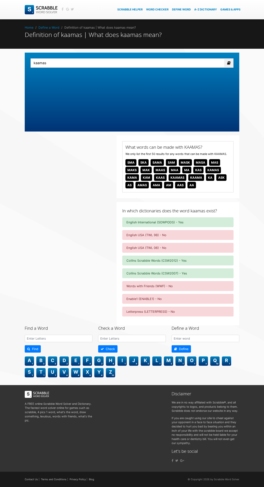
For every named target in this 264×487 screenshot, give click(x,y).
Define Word (181, 9)
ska (143, 162)
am (168, 185)
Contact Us (31, 479)
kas (198, 170)
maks (132, 170)
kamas (213, 170)
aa (191, 185)
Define (182, 349)
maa (174, 170)
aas (180, 185)
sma (131, 162)
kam (146, 177)
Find (34, 349)
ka (210, 177)
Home (29, 27)
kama (132, 177)
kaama (196, 177)
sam (171, 162)
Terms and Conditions (53, 479)
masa (200, 162)
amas (142, 185)
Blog (91, 479)
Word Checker (157, 9)
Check (109, 349)
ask (221, 177)
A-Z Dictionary (205, 9)
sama (157, 162)
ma (186, 170)
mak (146, 170)
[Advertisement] (132, 97)
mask (185, 162)
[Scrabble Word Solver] (42, 9)
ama (156, 185)
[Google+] (182, 460)
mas (214, 162)
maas (160, 170)
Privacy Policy (78, 479)
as (129, 185)
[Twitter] (176, 460)
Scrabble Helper (130, 9)
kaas (160, 177)
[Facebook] (172, 460)
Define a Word (48, 27)
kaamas (177, 177)
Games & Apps (230, 9)
